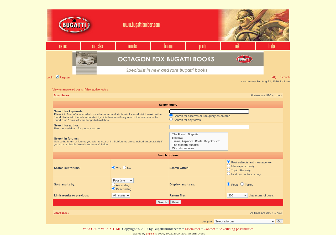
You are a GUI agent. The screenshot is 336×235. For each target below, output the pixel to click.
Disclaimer (192, 229)
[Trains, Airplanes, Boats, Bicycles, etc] (199, 141)
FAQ (273, 77)
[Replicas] (199, 138)
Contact (209, 229)
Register (64, 77)
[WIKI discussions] (199, 148)
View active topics (96, 89)
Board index (61, 95)
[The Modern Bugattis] (199, 145)
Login (49, 77)
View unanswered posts (67, 89)
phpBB (150, 233)
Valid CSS (90, 229)
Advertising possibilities (235, 229)
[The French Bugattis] (199, 134)
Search (285, 77)
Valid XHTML (111, 229)
